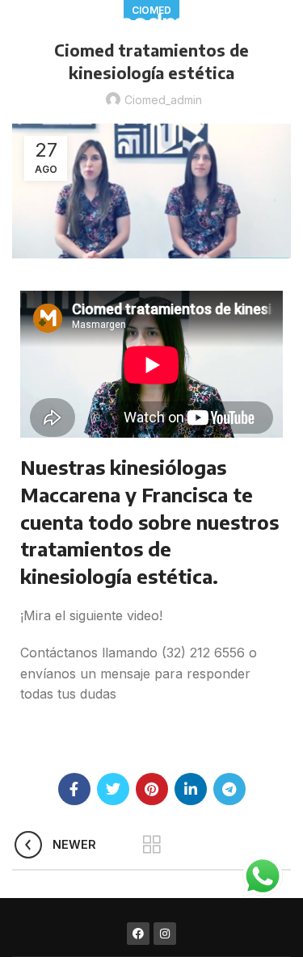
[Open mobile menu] (19, 24)
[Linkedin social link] (191, 789)
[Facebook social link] (74, 789)
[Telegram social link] (229, 789)
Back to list (152, 845)
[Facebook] (138, 933)
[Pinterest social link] (152, 789)
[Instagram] (165, 933)
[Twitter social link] (113, 789)
